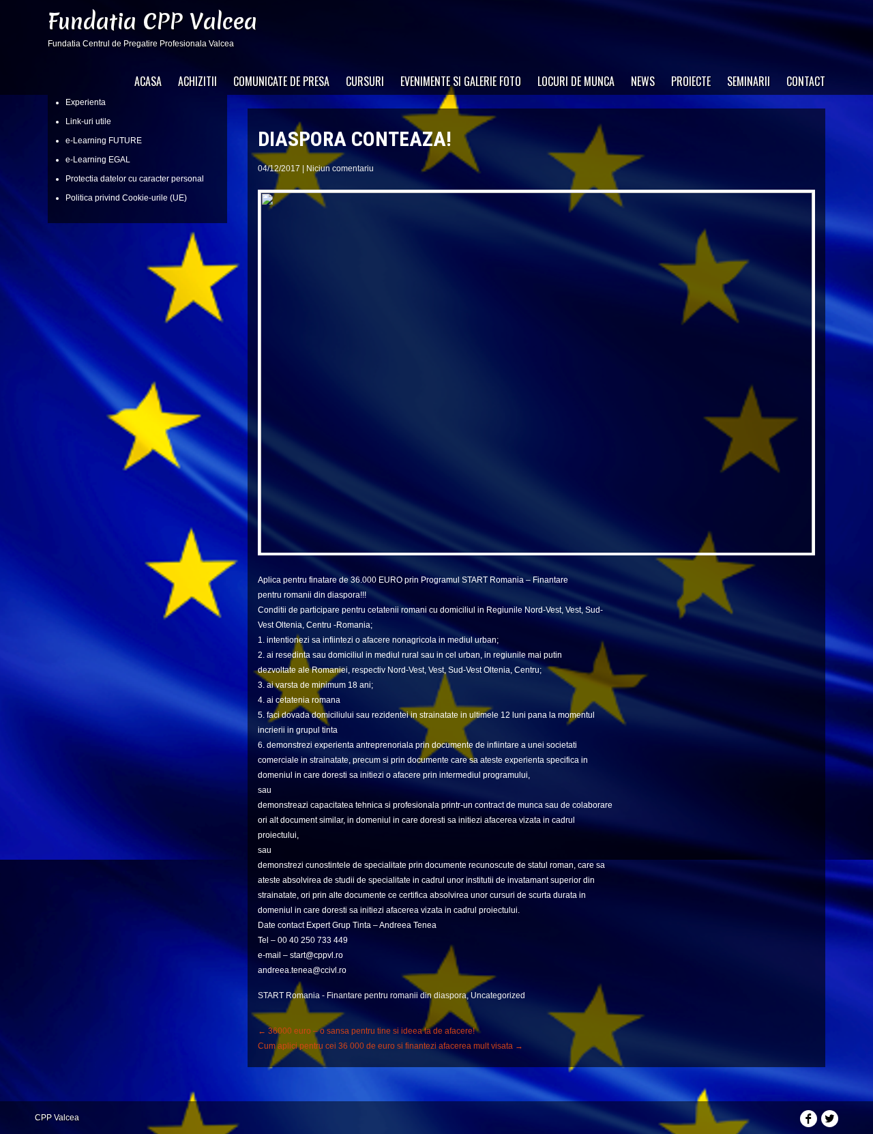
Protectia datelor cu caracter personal (134, 179)
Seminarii (748, 81)
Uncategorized (498, 995)
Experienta (85, 102)
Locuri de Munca (576, 81)
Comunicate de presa (281, 81)
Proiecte (691, 81)
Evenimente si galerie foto (460, 81)
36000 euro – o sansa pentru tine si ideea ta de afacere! (366, 1031)
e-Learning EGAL (97, 159)
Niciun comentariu (340, 168)
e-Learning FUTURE (103, 140)
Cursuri (365, 81)
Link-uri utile (88, 121)
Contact (805, 81)
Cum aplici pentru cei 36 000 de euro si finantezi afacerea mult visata (390, 1046)
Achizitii (197, 81)
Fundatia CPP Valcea (152, 21)
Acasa (148, 81)
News (643, 81)
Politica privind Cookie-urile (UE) (126, 198)
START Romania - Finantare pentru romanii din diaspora (362, 995)
